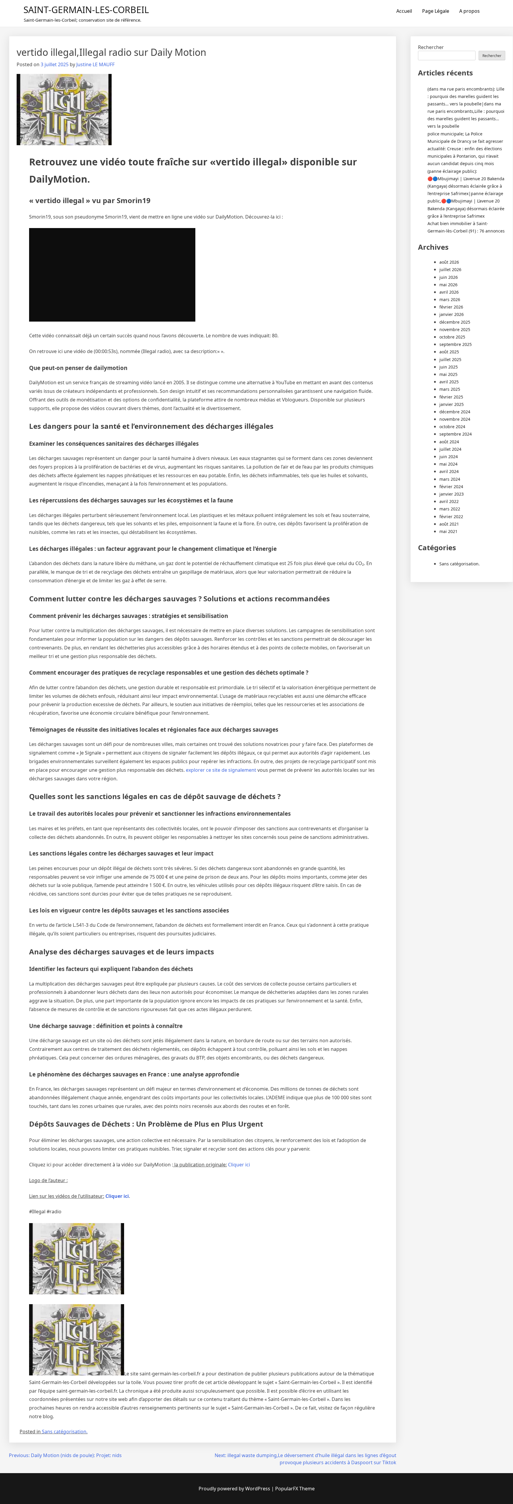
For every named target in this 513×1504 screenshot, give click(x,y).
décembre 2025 (454, 322)
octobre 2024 (452, 426)
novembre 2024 (454, 419)
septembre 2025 (455, 344)
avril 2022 (449, 501)
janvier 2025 (451, 404)
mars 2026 (449, 299)
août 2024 (449, 442)
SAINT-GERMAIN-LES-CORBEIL (86, 10)
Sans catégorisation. (65, 1431)
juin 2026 (448, 277)
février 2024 (451, 486)
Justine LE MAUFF (95, 64)
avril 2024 (449, 471)
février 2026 (451, 307)
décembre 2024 (454, 412)
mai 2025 (448, 374)
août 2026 (449, 262)
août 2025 (449, 352)
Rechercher (431, 47)
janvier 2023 (451, 494)
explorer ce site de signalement (221, 770)
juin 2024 (448, 456)
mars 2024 (449, 479)
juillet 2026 (450, 269)
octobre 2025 (452, 337)
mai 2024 (448, 464)
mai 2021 (448, 531)
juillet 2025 (450, 359)
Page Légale (435, 11)
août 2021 (449, 524)
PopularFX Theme (295, 1488)
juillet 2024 (450, 449)
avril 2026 (449, 292)
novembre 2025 (454, 329)
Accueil (404, 11)
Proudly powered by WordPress (235, 1488)
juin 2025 (448, 367)
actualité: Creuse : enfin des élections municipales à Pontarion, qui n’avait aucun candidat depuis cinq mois (465, 156)
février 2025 (451, 397)
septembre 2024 (455, 434)
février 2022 (451, 516)
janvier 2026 (451, 314)
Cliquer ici (239, 1164)
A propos (469, 11)
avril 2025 (449, 382)
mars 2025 (449, 389)
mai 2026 (448, 284)
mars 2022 (449, 509)
